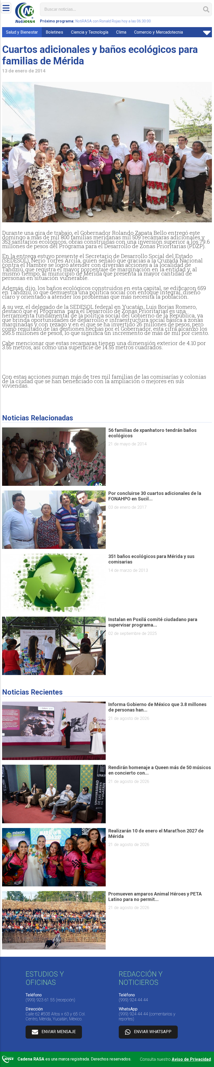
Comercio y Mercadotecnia (158, 32)
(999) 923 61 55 (40, 999)
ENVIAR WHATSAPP (152, 1031)
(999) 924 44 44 (133, 999)
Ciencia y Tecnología (89, 32)
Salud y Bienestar (22, 32)
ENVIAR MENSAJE (58, 1031)
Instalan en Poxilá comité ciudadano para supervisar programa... (152, 622)
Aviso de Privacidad (191, 1059)
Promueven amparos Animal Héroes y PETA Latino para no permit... (155, 896)
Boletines (54, 32)
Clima (121, 32)
